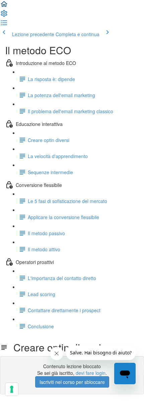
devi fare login (90, 373)
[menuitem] (4, 15)
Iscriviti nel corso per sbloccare (72, 382)
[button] (4, 6)
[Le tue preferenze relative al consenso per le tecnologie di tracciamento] (11, 389)
